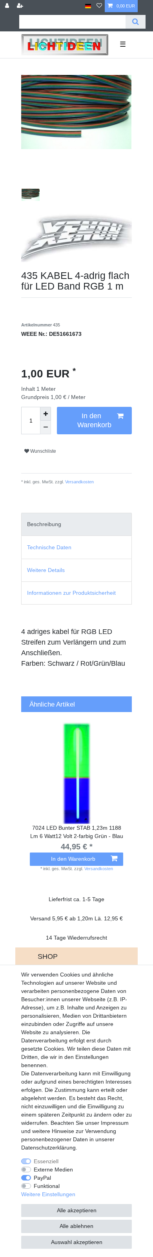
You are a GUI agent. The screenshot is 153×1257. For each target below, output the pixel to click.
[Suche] (136, 22)
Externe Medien (53, 1169)
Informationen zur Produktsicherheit (71, 593)
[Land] (88, 6)
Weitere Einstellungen (48, 1194)
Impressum (115, 1123)
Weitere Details (46, 570)
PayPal (42, 1178)
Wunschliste (42, 451)
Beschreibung (44, 524)
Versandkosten (79, 481)
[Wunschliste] (99, 6)
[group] (77, 773)
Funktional (47, 1186)
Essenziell (46, 1161)
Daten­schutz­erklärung (48, 1147)
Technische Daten (49, 547)
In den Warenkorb (94, 420)
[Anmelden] (7, 6)
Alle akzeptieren (77, 1210)
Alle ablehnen (76, 1226)
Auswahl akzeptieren (76, 1242)
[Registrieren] (20, 6)
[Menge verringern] (45, 427)
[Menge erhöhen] (45, 414)
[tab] (76, 524)
